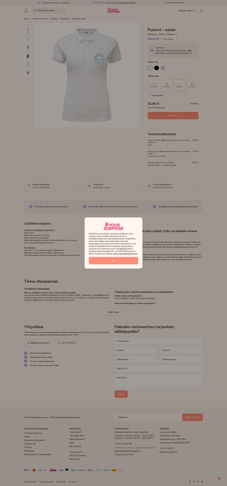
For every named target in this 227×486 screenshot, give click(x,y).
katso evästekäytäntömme (125, 253)
